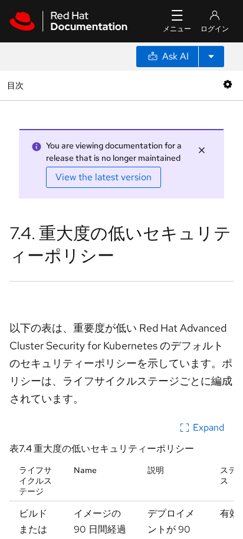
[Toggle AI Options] (211, 56)
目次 (16, 85)
